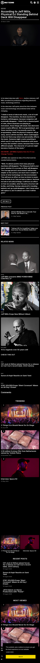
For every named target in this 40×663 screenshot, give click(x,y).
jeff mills (5, 201)
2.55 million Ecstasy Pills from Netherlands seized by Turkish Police (18, 452)
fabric (21, 98)
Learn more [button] (10, 652)
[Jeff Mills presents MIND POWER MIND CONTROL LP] (20, 258)
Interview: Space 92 (9, 479)
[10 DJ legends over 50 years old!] (20, 331)
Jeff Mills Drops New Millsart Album (15, 314)
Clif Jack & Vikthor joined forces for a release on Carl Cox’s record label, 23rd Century (20, 365)
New (2, 362)
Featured (3, 347)
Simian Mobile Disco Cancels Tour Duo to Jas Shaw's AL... (23, 212)
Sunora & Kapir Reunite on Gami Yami (16, 376)
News (3, 9)
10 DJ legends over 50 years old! (14, 350)
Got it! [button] (21, 656)
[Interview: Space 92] (20, 467)
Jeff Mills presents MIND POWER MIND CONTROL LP (17, 278)
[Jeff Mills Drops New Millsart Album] (20, 296)
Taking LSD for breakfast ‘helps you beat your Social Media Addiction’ (24, 229)
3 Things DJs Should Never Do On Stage (17, 425)
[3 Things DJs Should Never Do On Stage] (20, 413)
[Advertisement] (20, 73)
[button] (31, 2)
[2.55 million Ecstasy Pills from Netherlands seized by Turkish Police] (20, 439)
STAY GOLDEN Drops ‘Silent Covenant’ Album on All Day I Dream (19, 386)
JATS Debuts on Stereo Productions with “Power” (13, 591)
